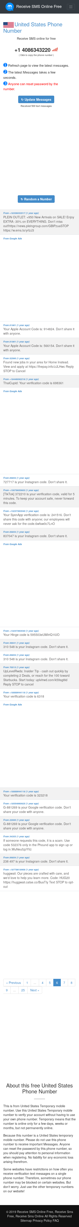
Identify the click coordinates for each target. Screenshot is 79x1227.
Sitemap (26, 1220)
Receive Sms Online (30, 1216)
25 (23, 990)
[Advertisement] (39, 151)
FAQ (56, 1220)
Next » (34, 990)
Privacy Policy (42, 1220)
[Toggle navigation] (71, 7)
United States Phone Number (32, 27)
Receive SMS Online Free (39, 6)
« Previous (13, 982)
